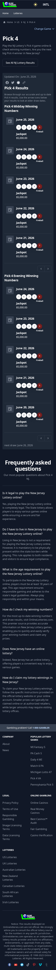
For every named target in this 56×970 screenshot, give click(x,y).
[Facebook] (9, 964)
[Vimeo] (40, 964)
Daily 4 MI (36, 759)
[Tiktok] (28, 964)
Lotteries (18, 13)
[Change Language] (46, 4)
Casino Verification (41, 835)
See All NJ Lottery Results (20, 62)
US (18, 22)
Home (5, 13)
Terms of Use (10, 809)
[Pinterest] (34, 964)
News (5, 750)
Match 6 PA (37, 766)
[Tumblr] (46, 964)
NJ (24, 22)
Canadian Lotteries (13, 886)
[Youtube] (15, 964)
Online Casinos (39, 802)
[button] (35, 4)
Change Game (42, 29)
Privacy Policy (10, 802)
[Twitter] (21, 964)
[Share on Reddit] (18, 82)
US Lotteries (9, 857)
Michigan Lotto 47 (41, 772)
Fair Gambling (38, 829)
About (6, 744)
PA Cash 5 (36, 753)
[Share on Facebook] (7, 82)
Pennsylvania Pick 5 (41, 784)
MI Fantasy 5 (37, 747)
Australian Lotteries (14, 869)
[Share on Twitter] (13, 82)
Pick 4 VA (35, 778)
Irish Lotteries (10, 902)
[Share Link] (24, 82)
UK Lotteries (9, 863)
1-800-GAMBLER (41, 727)
